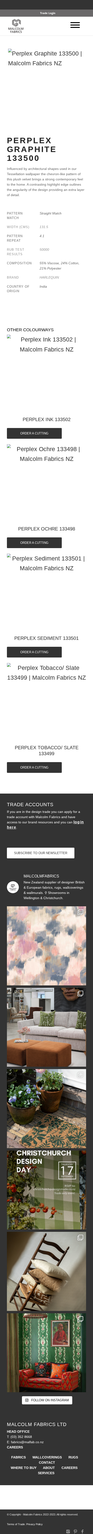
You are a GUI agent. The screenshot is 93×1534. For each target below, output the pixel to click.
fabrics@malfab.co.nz (27, 1442)
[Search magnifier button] (86, 7)
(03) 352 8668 (21, 1437)
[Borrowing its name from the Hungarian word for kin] (46, 1352)
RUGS (73, 1457)
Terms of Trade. (16, 1524)
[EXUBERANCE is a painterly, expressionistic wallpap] (46, 945)
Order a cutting (34, 433)
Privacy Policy (34, 1524)
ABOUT (49, 1468)
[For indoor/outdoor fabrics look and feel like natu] (46, 1271)
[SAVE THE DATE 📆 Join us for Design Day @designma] (46, 1190)
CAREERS (70, 1468)
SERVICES (46, 1473)
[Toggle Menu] (75, 25)
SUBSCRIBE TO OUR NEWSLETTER (40, 853)
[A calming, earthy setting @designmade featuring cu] (46, 1027)
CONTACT (47, 1462)
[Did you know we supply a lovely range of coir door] (46, 1108)
